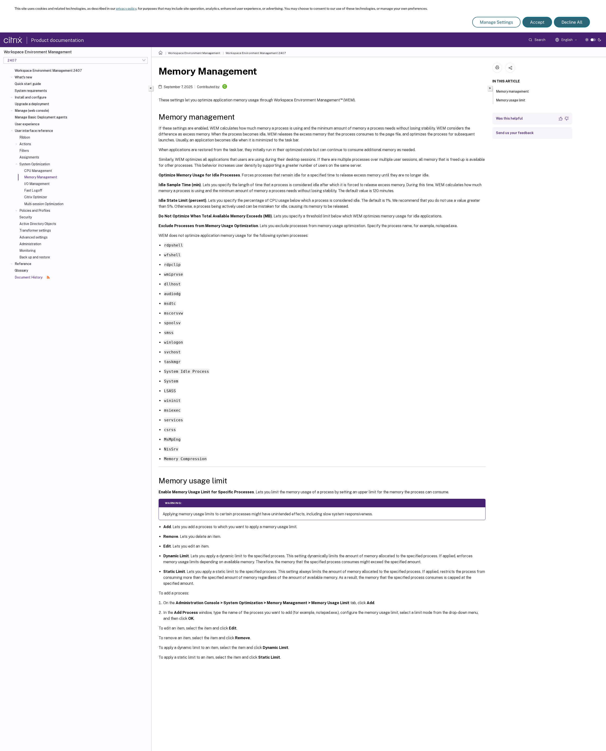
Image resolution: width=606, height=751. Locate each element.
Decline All (571, 22)
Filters (24, 151)
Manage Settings (496, 22)
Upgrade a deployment (32, 104)
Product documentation (57, 40)
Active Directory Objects (37, 224)
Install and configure (30, 97)
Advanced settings (33, 237)
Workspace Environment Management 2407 (48, 70)
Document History (29, 277)
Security (25, 217)
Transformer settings (35, 230)
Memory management (512, 91)
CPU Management (38, 171)
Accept (537, 22)
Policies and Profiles (34, 210)
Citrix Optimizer (35, 197)
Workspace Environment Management (194, 53)
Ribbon (24, 137)
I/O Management (36, 184)
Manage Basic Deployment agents (41, 117)
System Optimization (34, 164)
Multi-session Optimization (43, 204)
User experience (27, 124)
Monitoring (27, 250)
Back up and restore (34, 257)
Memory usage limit (510, 100)
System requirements (31, 91)
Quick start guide (28, 84)
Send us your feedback (515, 133)
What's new (23, 77)
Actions (25, 144)
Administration (30, 244)
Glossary (21, 270)
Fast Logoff (33, 190)
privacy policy (126, 8)
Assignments (29, 157)
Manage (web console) (32, 110)
